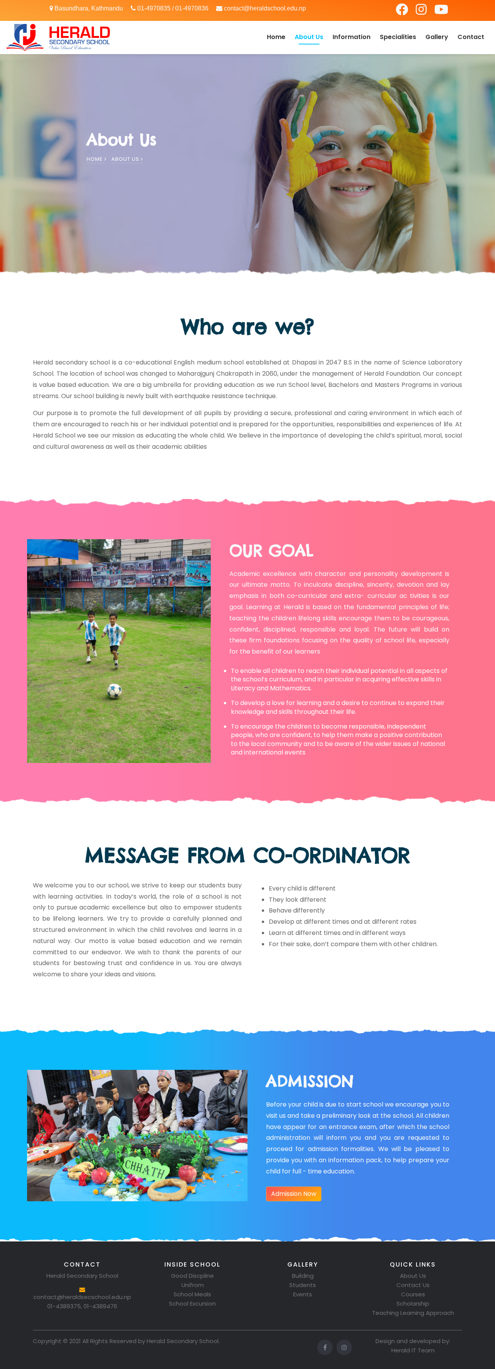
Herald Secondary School (182, 1341)
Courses (413, 1294)
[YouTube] (441, 11)
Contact (470, 36)
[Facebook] (403, 11)
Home (276, 36)
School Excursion (192, 1303)
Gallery (436, 36)
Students (302, 1285)
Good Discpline (192, 1276)
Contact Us (413, 1285)
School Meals (192, 1294)
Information (351, 36)
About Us (309, 36)
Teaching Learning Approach (413, 1313)
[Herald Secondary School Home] (58, 37)
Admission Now (293, 1193)
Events (302, 1294)
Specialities (398, 36)
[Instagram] (422, 11)
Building (303, 1276)
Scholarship (412, 1303)
